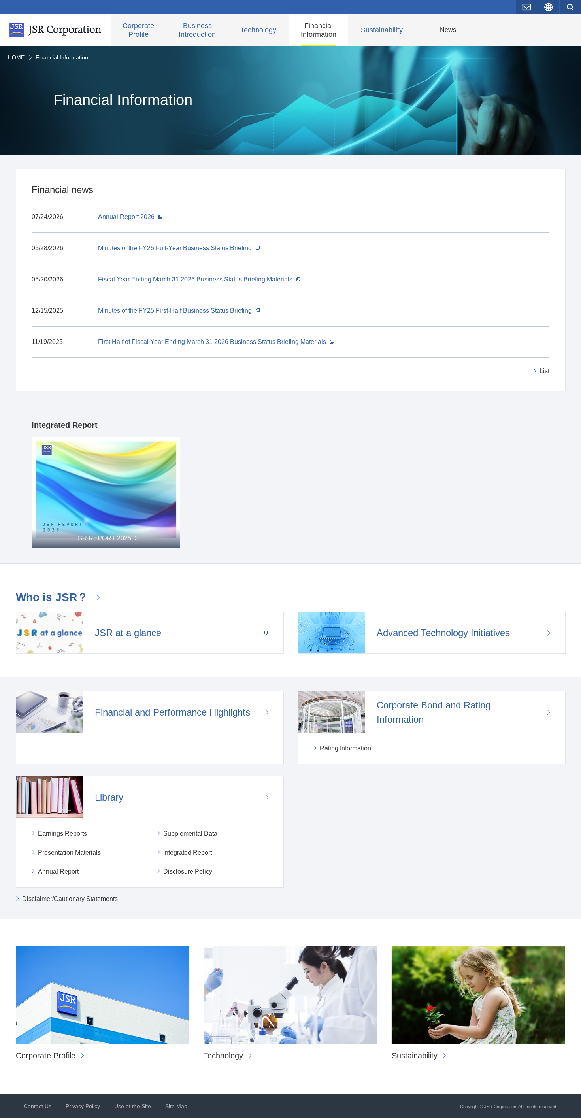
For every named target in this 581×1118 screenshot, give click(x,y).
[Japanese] (548, 7)
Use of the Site (132, 1106)
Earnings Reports (62, 833)
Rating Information (345, 748)
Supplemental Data (190, 833)
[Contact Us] (527, 7)
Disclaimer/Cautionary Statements (70, 898)
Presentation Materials (69, 852)
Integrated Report (187, 852)
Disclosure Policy (187, 871)
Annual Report (58, 871)
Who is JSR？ (52, 597)
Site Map (176, 1106)
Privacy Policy (83, 1106)
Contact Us (37, 1106)
